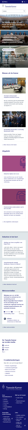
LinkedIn (5, 350)
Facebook (5, 345)
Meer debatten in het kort (10, 284)
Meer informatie (9, 375)
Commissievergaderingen (10, 368)
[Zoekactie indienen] (24, 11)
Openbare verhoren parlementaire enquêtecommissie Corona (12, 39)
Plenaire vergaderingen (10, 366)
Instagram (5, 348)
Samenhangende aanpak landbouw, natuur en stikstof (12, 263)
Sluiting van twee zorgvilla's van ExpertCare (13, 243)
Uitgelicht (7, 373)
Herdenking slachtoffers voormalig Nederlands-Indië (14, 130)
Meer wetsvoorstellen (9, 327)
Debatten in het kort (9, 371)
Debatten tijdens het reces (11, 173)
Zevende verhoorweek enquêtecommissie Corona (11, 96)
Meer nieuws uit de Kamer (10, 144)
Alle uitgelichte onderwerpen (11, 221)
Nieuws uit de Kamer (9, 369)
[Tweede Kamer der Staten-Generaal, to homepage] (9, 6)
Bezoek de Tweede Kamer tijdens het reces (12, 54)
